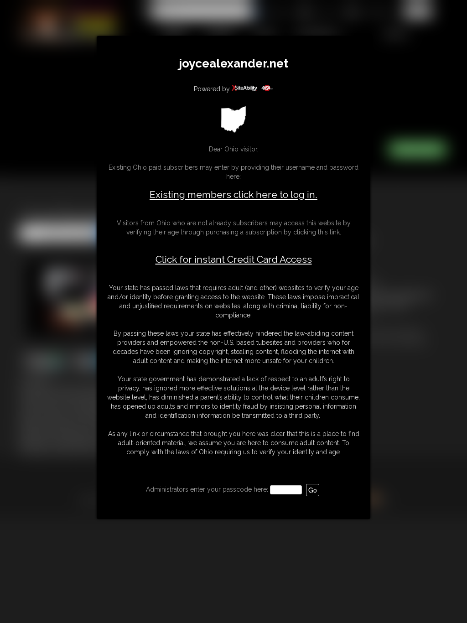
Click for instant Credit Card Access (234, 259)
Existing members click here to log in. (233, 194)
